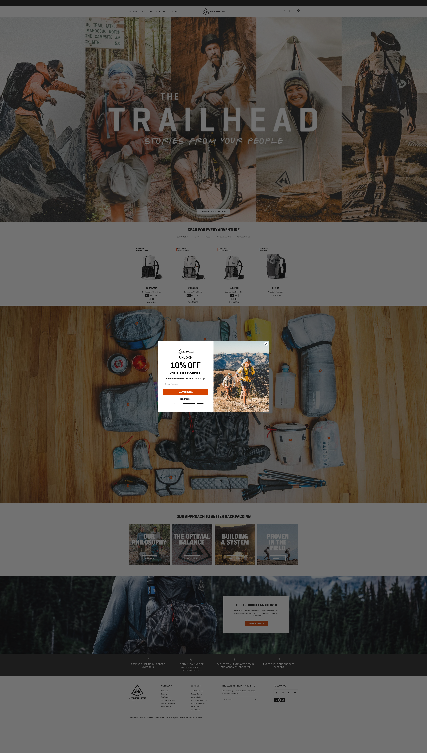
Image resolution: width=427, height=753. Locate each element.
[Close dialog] (266, 344)
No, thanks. (185, 399)
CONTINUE (186, 391)
